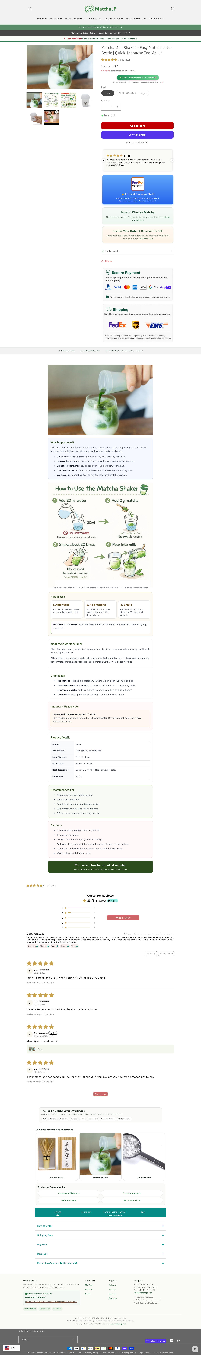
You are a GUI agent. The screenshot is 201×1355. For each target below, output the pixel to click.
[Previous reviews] (103, 160)
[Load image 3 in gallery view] (68, 100)
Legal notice (145, 1353)
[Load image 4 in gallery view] (85, 100)
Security (113, 1298)
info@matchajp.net (143, 1293)
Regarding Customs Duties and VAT (57, 1263)
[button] (30, 8)
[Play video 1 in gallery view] (51, 117)
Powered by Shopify (56, 1353)
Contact (112, 1294)
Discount (42, 1253)
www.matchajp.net (35, 1297)
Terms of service (110, 1353)
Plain (108, 93)
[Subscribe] (73, 1339)
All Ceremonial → (132, 1200)
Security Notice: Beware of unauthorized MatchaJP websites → (51, 1302)
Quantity (106, 100)
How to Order (44, 1225)
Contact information (163, 1353)
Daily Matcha (30, 1309)
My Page (89, 1285)
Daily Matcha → (68, 1200)
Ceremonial (45, 1309)
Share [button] (108, 261)
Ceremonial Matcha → (69, 1193)
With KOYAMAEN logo (134, 94)
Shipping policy (128, 1353)
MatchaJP (41, 1353)
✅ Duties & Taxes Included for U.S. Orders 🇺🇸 (138, 77)
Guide (88, 1294)
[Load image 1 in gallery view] (34, 100)
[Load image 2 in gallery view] (51, 100)
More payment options (137, 142)
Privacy (112, 1289)
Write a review (123, 917)
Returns (112, 1285)
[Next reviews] (172, 160)
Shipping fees (45, 1235)
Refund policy (75, 1353)
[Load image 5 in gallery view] (34, 117)
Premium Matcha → (132, 1193)
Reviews (89, 1289)
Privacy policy (91, 1353)
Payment (42, 1244)
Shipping (105, 71)
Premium (57, 1309)
